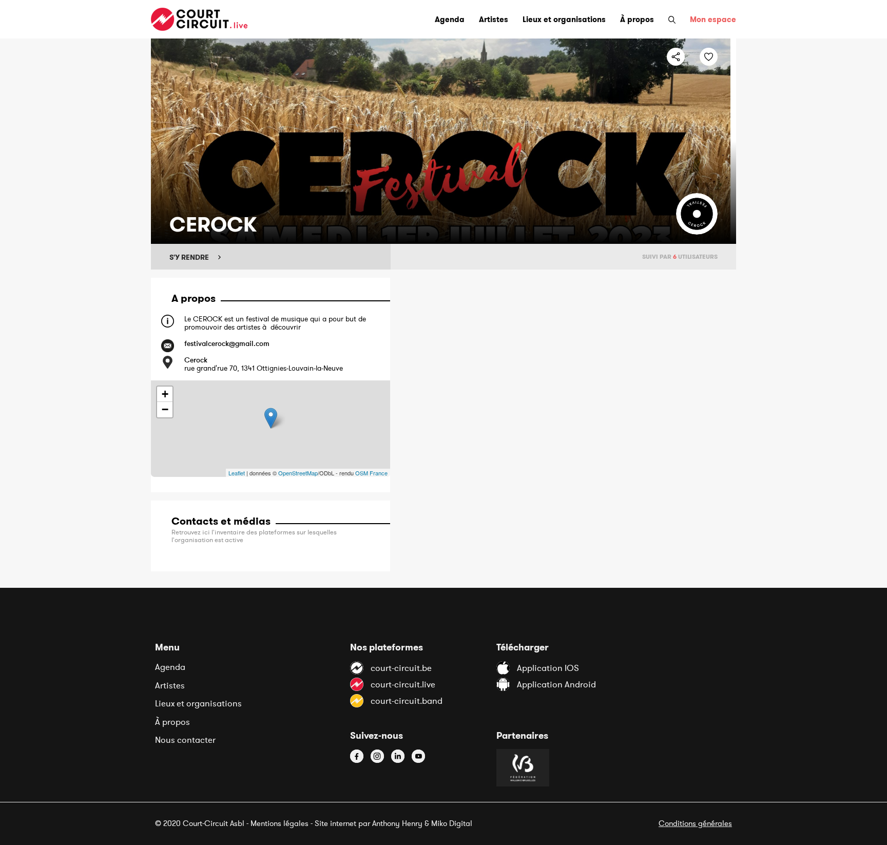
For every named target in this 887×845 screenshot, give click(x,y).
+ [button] (165, 394)
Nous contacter (185, 739)
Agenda (170, 667)
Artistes (170, 685)
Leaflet (236, 473)
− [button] (165, 409)
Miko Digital (451, 823)
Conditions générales (695, 823)
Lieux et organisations (198, 703)
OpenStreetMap (298, 473)
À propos (172, 721)
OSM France (371, 473)
